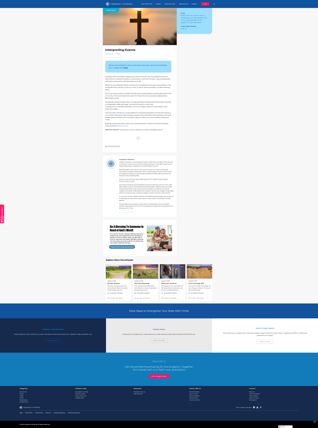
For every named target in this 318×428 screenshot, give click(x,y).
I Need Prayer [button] (265, 341)
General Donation (194, 392)
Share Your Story (254, 398)
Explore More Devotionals (119, 260)
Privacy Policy (39, 412)
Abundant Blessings (142, 283)
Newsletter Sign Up (139, 392)
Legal (21, 412)
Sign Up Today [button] (53, 340)
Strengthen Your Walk (81, 392)
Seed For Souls (193, 394)
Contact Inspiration (254, 394)
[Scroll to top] (314, 421)
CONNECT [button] (194, 4)
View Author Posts (127, 212)
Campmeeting (193, 398)
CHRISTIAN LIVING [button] (169, 4)
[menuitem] (147, 4)
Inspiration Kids (79, 398)
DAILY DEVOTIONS (146, 4)
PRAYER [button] (158, 4)
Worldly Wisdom (113, 283)
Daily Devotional (109, 53)
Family (21, 398)
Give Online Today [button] (159, 376)
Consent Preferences (59, 412)
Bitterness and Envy (168, 283)
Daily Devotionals (80, 394)
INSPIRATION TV (184, 4)
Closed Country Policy (74, 412)
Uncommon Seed (194, 400)
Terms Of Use (28, 412)
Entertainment (24, 402)
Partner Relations (194, 396)
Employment (253, 400)
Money (22, 394)
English (283, 426)
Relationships (23, 400)
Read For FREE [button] (159, 340)
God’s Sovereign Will (196, 283)
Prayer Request (138, 394)
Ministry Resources (80, 396)
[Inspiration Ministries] (119, 4)
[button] (204, 4)
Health (22, 396)
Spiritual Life (23, 392)
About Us (252, 392)
